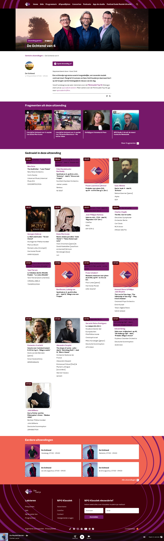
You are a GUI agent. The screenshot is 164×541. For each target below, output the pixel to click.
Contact (60, 514)
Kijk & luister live (31, 514)
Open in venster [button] (154, 537)
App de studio (99, 4)
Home (35, 4)
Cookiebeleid (130, 529)
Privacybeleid (50, 529)
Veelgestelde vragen (65, 518)
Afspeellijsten (64, 4)
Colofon (60, 510)
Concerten (76, 4)
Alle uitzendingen (129, 480)
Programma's (51, 4)
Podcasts (87, 4)
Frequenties (29, 507)
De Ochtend (30, 73)
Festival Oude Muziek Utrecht (119, 4)
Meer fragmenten (128, 143)
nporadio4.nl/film (63, 90)
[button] (75, 537)
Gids (42, 4)
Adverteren (61, 507)
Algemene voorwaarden (34, 529)
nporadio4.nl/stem (69, 88)
